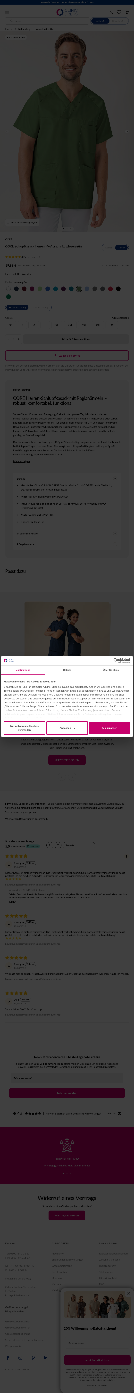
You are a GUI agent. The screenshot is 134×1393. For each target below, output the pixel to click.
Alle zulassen (109, 728)
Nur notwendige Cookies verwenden (24, 728)
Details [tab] (67, 670)
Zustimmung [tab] (23, 670)
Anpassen (65, 728)
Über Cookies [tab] (111, 670)
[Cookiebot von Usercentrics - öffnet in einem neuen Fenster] (116, 660)
